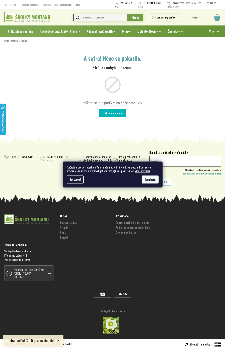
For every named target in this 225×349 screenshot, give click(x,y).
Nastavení (75, 179)
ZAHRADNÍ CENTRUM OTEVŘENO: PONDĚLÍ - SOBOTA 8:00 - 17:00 (29, 273)
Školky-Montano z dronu (112, 311)
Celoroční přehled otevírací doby (132, 223)
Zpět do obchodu (112, 113)
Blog (78, 4)
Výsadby (64, 228)
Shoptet (194, 344)
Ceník (63, 232)
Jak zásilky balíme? (167, 17)
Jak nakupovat (10, 4)
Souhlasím (150, 179)
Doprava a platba (68, 223)
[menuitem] (20, 31)
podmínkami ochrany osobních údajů (202, 173)
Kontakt (64, 237)
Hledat (135, 17)
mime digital (206, 344)
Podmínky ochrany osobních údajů (57, 4)
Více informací (142, 171)
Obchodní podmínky (29, 4)
